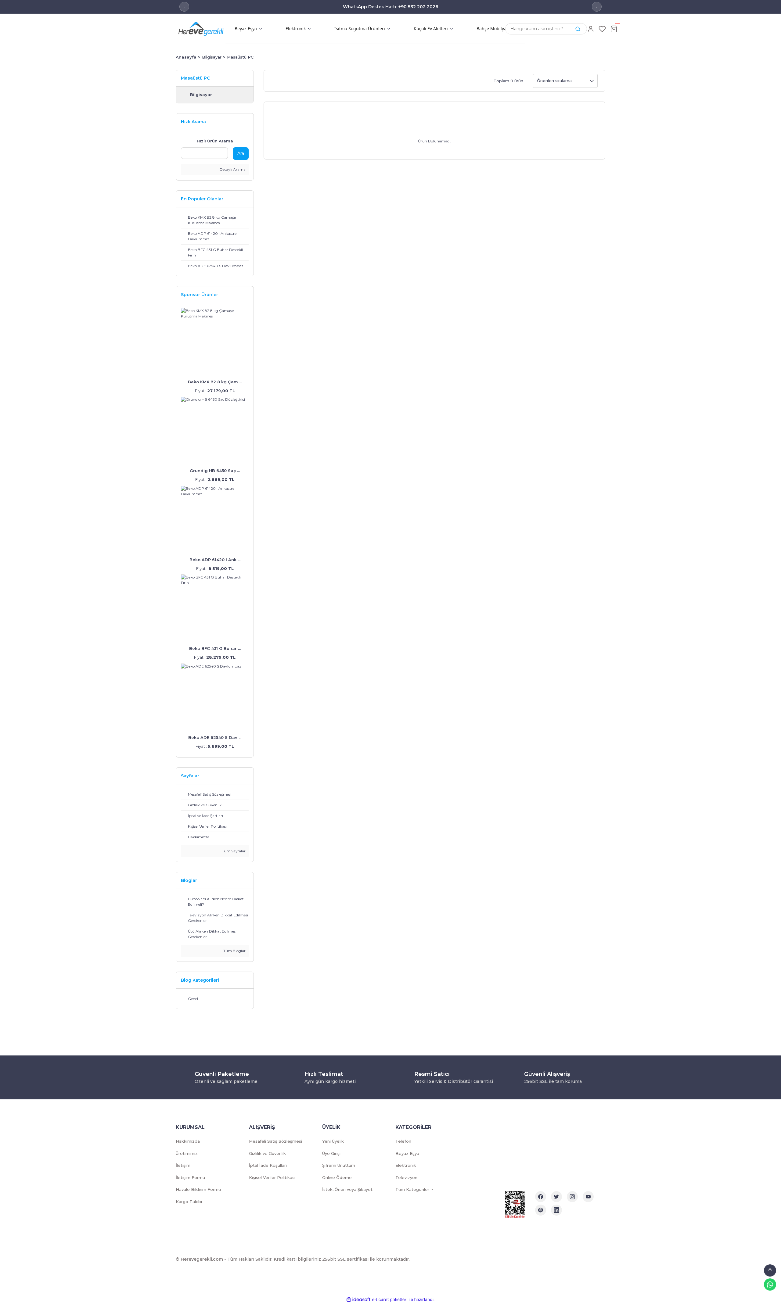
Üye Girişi (331, 1153)
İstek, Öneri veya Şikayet (347, 1189)
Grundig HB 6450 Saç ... (215, 470)
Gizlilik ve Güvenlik (267, 1153)
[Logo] (210, 28)
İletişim (183, 1165)
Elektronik (405, 1165)
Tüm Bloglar (234, 950)
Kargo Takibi (189, 1201)
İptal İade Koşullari (268, 1165)
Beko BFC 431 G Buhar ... (215, 648)
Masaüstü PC (240, 57)
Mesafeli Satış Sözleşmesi (275, 1141)
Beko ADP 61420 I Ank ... (214, 559)
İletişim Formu (190, 1177)
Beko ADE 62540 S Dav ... (214, 737)
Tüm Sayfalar (233, 851)
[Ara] (577, 29)
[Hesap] (590, 29)
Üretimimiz (187, 1153)
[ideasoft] (358, 1299)
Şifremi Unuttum (338, 1165)
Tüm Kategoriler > (414, 1189)
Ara (240, 153)
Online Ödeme (337, 1177)
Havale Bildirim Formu (198, 1189)
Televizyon (406, 1177)
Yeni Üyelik (333, 1141)
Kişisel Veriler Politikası (272, 1177)
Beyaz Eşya (407, 1153)
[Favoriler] (602, 29)
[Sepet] (613, 29)
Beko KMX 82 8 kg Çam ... (215, 381)
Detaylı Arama (232, 169)
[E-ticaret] (390, 1299)
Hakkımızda (188, 1141)
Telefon (403, 1141)
